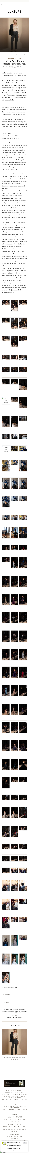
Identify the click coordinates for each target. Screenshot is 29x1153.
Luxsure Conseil (19, 1092)
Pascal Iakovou (9, 66)
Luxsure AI (20, 1090)
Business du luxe (14, 1138)
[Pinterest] (15, 15)
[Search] (27, 4)
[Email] (19, 15)
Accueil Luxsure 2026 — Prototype (11, 1140)
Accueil (4, 54)
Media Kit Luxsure (11, 1090)
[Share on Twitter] (17, 1002)
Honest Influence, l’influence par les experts (14, 1094)
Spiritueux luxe (18, 1136)
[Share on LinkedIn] (20, 1002)
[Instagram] (13, 15)
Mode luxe (9, 1136)
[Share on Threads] (23, 1002)
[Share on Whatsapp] (21, 1002)
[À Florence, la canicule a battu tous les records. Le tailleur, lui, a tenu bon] (14, 35)
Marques (24, 1140)
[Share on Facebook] (15, 1002)
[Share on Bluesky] (24, 1002)
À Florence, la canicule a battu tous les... (14, 1057)
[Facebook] (9, 15)
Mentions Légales (9, 1092)
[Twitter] (11, 15)
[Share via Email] (26, 1002)
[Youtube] (17, 15)
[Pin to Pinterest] (18, 1002)
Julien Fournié (6, 994)
